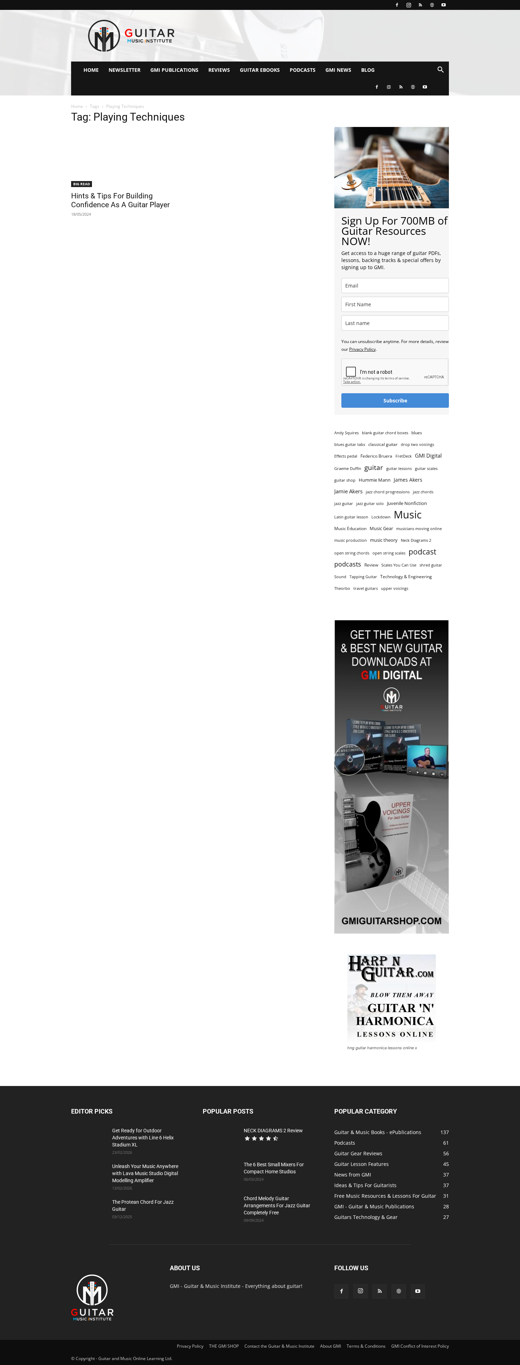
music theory (384, 540)
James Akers (408, 479)
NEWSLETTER (124, 69)
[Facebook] (397, 5)
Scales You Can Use (398, 565)
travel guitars (365, 588)
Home (77, 106)
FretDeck (403, 456)
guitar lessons (399, 468)
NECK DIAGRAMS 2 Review (273, 1130)
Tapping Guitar (363, 576)
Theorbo (342, 588)
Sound (340, 576)
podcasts (347, 564)
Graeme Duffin (347, 468)
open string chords (351, 553)
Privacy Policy (362, 349)
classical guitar (383, 444)
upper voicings (394, 588)
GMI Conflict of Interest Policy (420, 1346)
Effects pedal (345, 456)
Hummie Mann (375, 480)
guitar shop (345, 480)
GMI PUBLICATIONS (174, 69)
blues (416, 433)
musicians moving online (419, 528)
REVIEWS (219, 69)
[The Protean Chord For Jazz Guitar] (88, 1210)
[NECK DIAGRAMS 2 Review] (220, 1139)
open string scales (388, 553)
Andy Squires (346, 432)
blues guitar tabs (349, 444)
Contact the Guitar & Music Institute (279, 1346)
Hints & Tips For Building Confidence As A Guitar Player (120, 200)
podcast (422, 551)
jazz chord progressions (388, 491)
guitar (373, 467)
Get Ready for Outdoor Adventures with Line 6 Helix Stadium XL (143, 1138)
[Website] (432, 5)
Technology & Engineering (406, 577)
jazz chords (423, 491)
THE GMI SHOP (224, 1346)
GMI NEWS (338, 69)
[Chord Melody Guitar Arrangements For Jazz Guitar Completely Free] (220, 1207)
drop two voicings (417, 444)
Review (371, 565)
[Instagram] (408, 5)
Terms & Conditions (366, 1346)
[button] (440, 70)
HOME (91, 69)
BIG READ (81, 183)
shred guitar (431, 565)
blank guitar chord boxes (385, 432)
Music (408, 514)
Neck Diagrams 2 (416, 540)
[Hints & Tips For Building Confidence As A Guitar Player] (128, 158)
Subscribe (395, 400)
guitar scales (426, 468)
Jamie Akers (348, 491)
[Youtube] (443, 5)
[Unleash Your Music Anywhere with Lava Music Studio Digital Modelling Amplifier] (88, 1175)
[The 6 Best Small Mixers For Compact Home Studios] (220, 1173)
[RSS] (420, 5)
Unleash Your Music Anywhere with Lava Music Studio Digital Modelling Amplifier (145, 1173)
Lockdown (381, 517)
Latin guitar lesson (351, 517)
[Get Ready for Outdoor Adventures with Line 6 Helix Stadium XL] (88, 1139)
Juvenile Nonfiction (407, 503)
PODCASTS (303, 69)
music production (350, 540)
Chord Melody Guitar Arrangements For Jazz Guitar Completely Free (277, 1205)
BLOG (368, 69)
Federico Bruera (376, 456)
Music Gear (381, 528)
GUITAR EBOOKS (260, 69)
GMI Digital (428, 455)
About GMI (330, 1346)
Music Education (350, 528)
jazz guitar (343, 503)
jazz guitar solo (370, 503)
